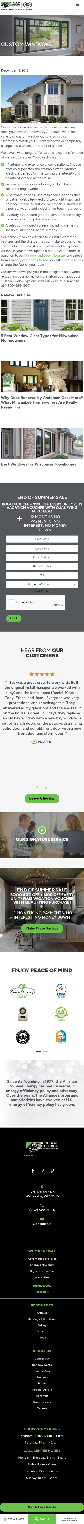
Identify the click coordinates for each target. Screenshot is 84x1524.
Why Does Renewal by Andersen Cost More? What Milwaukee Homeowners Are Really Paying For (42, 402)
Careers (42, 1408)
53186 (54, 1196)
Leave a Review (42, 798)
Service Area (42, 1371)
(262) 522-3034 (42, 1210)
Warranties (42, 1277)
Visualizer (42, 1331)
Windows (42, 1286)
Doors (42, 1292)
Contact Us (42, 1224)
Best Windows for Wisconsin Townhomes (38, 464)
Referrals (42, 1396)
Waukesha (33, 1196)
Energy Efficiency (42, 1265)
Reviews (42, 1377)
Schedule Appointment (70, 1519)
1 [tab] (38, 1052)
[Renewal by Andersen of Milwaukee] (16, 6)
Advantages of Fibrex (42, 1258)
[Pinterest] (52, 1171)
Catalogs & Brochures (42, 1319)
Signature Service (42, 1271)
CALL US (44, 1519)
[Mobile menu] (77, 6)
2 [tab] (45, 1052)
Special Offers (42, 1389)
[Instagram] (42, 1171)
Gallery (42, 1325)
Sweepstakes (42, 1402)
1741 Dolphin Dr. (42, 1192)
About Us (42, 1351)
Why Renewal (42, 1251)
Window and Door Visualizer (45, 255)
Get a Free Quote (42, 1507)
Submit (13, 618)
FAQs (42, 1337)
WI (46, 1196)
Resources (42, 1305)
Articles (42, 1313)
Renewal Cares (42, 1364)
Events (42, 1383)
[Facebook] (33, 1171)
